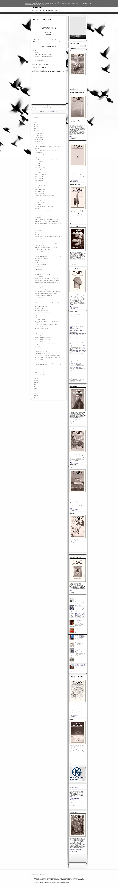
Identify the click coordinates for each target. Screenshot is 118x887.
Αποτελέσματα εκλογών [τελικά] (42, 197)
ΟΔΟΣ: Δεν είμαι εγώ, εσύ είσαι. (42, 315)
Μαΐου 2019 (37, 145)
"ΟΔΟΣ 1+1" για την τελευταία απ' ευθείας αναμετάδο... (47, 324)
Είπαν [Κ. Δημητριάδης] (40, 187)
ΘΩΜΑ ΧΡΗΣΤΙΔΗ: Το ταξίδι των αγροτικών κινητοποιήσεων (48, 351)
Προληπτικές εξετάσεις (40, 266)
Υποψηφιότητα (38, 217)
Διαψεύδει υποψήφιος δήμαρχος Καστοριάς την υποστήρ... (47, 280)
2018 (35, 377)
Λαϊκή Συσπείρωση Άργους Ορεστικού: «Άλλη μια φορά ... (47, 215)
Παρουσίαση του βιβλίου (40, 245)
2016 (35, 380)
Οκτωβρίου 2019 (38, 135)
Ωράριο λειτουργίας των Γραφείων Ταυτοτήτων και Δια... (47, 213)
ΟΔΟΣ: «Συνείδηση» (39, 255)
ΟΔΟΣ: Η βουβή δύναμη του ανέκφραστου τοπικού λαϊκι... (47, 169)
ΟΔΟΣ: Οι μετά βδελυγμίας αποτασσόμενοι (44, 206)
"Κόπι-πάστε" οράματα (40, 238)
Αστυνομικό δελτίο (39, 287)
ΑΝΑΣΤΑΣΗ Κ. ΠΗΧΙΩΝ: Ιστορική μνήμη (44, 353)
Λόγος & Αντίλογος (39, 161)
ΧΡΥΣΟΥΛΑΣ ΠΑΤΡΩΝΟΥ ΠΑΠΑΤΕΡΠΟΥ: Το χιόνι (46, 249)
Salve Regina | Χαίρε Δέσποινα (41, 310)
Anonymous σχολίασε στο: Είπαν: (75, 357)
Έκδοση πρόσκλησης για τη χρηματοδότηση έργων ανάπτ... (47, 282)
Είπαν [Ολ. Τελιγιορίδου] (40, 174)
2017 (35, 378)
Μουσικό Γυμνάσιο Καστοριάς (41, 306)
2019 (35, 130)
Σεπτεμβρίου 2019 (39, 137)
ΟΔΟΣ (71, 87)
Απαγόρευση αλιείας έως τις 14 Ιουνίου (43, 284)
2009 (35, 393)
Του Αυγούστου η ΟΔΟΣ (79, 642)
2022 (35, 124)
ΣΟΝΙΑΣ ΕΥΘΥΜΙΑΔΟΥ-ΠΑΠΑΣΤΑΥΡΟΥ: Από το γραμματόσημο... (45, 268)
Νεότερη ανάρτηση (37, 108)
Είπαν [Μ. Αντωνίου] (39, 176)
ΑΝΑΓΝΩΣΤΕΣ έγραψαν (79, 620)
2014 (35, 384)
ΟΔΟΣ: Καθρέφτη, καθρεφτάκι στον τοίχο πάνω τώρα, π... (47, 363)
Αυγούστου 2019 (38, 139)
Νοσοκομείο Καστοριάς (40, 297)
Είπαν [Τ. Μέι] (38, 172)
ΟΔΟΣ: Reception (38, 152)
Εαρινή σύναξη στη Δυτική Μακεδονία (43, 54)
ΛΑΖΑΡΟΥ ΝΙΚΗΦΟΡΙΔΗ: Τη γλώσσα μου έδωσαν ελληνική (48, 146)
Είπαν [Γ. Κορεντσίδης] (40, 178)
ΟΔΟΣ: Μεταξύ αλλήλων (40, 333)
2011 (35, 390)
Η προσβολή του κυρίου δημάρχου (79, 628)
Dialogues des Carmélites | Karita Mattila (43, 312)
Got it (91, 3)
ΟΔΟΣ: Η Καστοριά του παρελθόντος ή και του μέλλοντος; (47, 159)
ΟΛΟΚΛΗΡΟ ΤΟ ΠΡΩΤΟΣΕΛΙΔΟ (75, 849)
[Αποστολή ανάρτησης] (35, 60)
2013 (35, 386)
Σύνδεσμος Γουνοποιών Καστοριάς (42, 304)
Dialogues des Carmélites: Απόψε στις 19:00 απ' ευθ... (46, 314)
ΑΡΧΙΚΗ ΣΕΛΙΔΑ (36, 12)
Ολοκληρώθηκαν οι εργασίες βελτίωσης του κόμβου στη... (47, 293)
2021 (35, 126)
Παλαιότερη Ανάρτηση (59, 108)
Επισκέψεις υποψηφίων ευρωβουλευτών (43, 295)
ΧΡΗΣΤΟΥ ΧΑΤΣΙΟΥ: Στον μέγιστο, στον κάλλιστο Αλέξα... (48, 271)
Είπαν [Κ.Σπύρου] (39, 180)
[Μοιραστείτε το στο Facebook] (41, 60)
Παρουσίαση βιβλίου (39, 326)
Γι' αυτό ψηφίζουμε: (39, 200)
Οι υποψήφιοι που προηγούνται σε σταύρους (44, 195)
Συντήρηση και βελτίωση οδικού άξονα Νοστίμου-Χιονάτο (47, 355)
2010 (35, 392)
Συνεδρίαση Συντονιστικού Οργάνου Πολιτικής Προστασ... (47, 291)
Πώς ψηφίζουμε (38, 204)
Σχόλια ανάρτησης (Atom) (51, 111)
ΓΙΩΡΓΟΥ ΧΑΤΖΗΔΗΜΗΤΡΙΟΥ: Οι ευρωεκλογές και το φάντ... (48, 223)
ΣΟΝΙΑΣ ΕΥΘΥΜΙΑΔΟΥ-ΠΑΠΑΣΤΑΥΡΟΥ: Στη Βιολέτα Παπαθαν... (47, 343)
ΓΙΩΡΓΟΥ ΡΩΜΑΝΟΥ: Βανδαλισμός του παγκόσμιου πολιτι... (48, 357)
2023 (35, 122)
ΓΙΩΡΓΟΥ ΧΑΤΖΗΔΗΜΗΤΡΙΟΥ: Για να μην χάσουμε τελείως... (48, 258)
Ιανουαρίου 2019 (39, 374)
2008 (35, 395)
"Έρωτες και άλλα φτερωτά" (41, 156)
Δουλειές (76, 657)
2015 (35, 382)
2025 (35, 119)
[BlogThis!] (39, 60)
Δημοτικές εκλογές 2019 (40, 202)
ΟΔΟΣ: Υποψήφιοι (39, 230)
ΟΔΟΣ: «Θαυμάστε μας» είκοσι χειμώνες (44, 348)
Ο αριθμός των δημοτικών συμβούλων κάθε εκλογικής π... (47, 219)
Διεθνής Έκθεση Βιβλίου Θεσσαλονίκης (43, 56)
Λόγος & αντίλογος (78, 597)
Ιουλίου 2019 (38, 141)
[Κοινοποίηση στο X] (40, 60)
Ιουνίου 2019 (38, 143)
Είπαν (36, 212)
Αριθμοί (36, 299)
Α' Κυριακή (37, 157)
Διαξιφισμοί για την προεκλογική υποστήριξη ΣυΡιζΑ (46, 278)
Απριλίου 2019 (38, 369)
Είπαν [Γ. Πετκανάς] (39, 182)
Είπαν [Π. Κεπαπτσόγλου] (40, 184)
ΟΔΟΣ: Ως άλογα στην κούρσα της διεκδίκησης (45, 210)
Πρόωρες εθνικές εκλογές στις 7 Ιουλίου (43, 199)
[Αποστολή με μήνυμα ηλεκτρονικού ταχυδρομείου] (38, 60)
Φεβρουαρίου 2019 (39, 372)
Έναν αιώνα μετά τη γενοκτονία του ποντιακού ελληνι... (47, 243)
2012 (35, 388)
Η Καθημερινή (72, 799)
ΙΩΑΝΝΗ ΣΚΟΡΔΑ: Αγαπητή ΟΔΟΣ (42, 171)
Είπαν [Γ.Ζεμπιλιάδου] (40, 193)
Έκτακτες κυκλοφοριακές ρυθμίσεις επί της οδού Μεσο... (47, 247)
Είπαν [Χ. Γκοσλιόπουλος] (40, 185)
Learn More (86, 3)
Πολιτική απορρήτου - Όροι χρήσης (62, 12)
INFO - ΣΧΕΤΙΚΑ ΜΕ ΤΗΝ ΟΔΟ (47, 12)
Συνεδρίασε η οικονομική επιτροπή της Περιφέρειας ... (46, 289)
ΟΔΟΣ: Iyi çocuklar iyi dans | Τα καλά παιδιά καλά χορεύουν (80, 614)
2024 (35, 121)
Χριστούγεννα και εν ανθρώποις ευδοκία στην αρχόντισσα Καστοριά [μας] (80, 606)
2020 (35, 128)
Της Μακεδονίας (38, 273)
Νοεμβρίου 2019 (38, 133)
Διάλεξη (36, 317)
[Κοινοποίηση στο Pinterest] (43, 60)
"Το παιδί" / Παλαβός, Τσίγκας (41, 328)
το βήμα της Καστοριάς (74, 88)
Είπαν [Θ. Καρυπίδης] (39, 191)
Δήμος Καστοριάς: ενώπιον (79, 635)
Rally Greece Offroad (39, 366)
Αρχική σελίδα (47, 108)
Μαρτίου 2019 (38, 371)
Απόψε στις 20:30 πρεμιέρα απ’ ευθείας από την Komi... (47, 150)
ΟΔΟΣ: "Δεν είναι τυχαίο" (40, 264)
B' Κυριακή (37, 163)
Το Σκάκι (37, 148)
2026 (35, 117)
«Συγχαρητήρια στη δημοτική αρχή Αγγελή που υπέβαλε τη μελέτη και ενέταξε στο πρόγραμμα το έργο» (80, 666)
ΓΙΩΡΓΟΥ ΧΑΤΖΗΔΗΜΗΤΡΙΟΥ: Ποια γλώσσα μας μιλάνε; (47, 350)
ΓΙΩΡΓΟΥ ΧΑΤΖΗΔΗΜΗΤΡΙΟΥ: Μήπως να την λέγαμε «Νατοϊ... (46, 322)
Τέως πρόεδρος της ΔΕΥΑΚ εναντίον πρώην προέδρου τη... (47, 221)
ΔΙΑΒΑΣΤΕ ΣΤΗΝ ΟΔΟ (40, 167)
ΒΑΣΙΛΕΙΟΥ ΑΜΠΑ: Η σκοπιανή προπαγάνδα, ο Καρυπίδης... (48, 236)
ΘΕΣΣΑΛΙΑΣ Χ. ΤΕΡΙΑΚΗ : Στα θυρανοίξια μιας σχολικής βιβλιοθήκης (80, 649)
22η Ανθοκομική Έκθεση (40, 319)
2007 (35, 397)
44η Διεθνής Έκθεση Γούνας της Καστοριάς (44, 301)
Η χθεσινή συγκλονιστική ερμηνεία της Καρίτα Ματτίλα (47, 302)
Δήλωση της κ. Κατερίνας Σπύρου (42, 154)
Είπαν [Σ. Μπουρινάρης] (40, 189)
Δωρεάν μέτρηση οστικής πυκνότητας (43, 337)
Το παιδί (37, 52)
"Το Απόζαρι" (38, 346)
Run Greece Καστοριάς (39, 308)
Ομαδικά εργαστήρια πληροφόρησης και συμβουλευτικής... (47, 286)
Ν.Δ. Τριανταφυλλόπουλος (74, 798)
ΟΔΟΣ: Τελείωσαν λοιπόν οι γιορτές (43, 339)
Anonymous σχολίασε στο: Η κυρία (75, 339)
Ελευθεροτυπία (72, 806)
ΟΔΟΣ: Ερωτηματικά (39, 241)
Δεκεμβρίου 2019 (39, 132)
